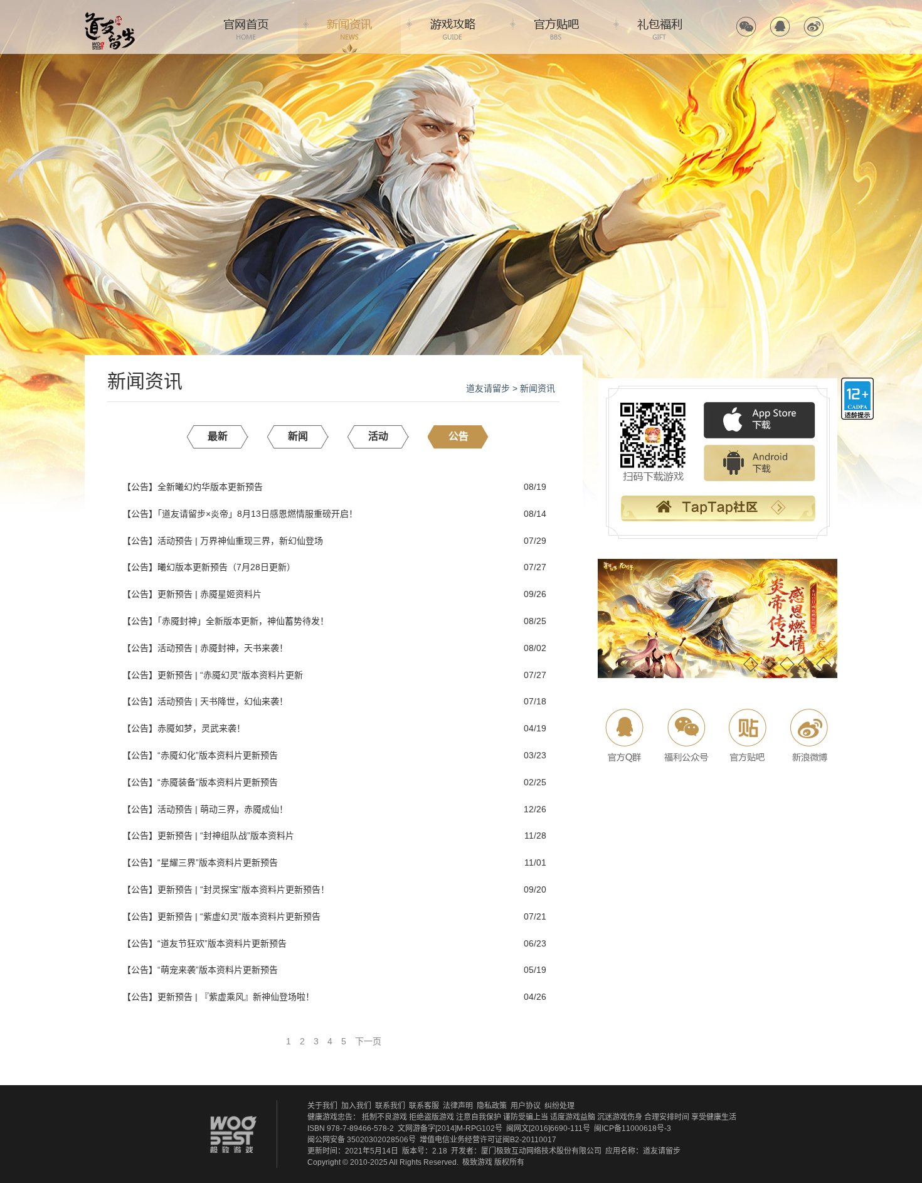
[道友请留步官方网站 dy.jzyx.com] (110, 16)
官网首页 (245, 27)
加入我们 (356, 1105)
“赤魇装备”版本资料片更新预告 (217, 782)
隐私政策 (492, 1105)
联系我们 (390, 1105)
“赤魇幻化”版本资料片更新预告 (217, 755)
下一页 (368, 1041)
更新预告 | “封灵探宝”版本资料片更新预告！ (243, 889)
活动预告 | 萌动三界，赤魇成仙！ (222, 809)
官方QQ (780, 26)
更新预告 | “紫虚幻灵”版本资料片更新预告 (239, 916)
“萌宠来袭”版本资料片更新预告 (217, 970)
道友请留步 (488, 388)
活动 (378, 436)
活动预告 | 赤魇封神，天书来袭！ (222, 648)
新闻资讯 (349, 27)
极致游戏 (477, 1162)
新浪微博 (807, 735)
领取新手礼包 (717, 510)
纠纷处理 (559, 1105)
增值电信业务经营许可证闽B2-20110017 (488, 1139)
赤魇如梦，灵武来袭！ (201, 728)
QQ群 (625, 735)
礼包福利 (659, 27)
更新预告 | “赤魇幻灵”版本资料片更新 (230, 675)
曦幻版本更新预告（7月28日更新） (226, 567)
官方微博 (813, 26)
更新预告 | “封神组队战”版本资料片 (225, 835)
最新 (218, 436)
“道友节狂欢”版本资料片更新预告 (222, 943)
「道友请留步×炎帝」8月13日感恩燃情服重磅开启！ (257, 514)
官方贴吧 (556, 27)
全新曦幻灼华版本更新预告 (210, 487)
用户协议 (526, 1105)
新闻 (298, 436)
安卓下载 (759, 463)
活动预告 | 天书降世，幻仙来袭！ (222, 701)
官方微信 (746, 26)
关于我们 (322, 1105)
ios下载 (759, 421)
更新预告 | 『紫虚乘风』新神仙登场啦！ (235, 997)
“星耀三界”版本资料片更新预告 (217, 862)
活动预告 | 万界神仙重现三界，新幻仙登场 (240, 541)
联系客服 (424, 1105)
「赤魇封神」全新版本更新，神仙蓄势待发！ (243, 621)
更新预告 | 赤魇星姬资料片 (209, 594)
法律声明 (458, 1105)
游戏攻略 (452, 27)
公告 (458, 436)
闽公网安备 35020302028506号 (361, 1139)
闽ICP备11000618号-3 (632, 1128)
